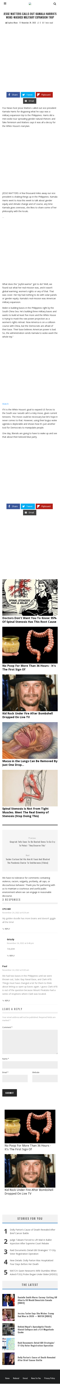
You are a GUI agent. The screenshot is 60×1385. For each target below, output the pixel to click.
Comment (7, 1027)
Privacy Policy (49, 1378)
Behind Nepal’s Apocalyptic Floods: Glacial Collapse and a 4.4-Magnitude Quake (36, 1329)
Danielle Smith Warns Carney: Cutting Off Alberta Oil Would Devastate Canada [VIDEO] (37, 1300)
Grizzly (10, 939)
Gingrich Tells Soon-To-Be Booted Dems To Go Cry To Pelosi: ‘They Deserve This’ (32, 842)
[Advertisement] (30, 56)
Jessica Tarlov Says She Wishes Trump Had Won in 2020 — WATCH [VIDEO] (36, 1315)
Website (35, 1072)
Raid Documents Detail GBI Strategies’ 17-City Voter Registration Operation (36, 1344)
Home (7, 1378)
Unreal (25, 1378)
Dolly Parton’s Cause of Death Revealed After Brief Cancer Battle (36, 1359)
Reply (7, 929)
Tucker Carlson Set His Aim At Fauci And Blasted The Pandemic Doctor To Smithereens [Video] (28, 859)
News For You (36, 1378)
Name (5, 1059)
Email (5, 1072)
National (16, 1378)
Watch (5, 403)
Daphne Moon (12, 22)
